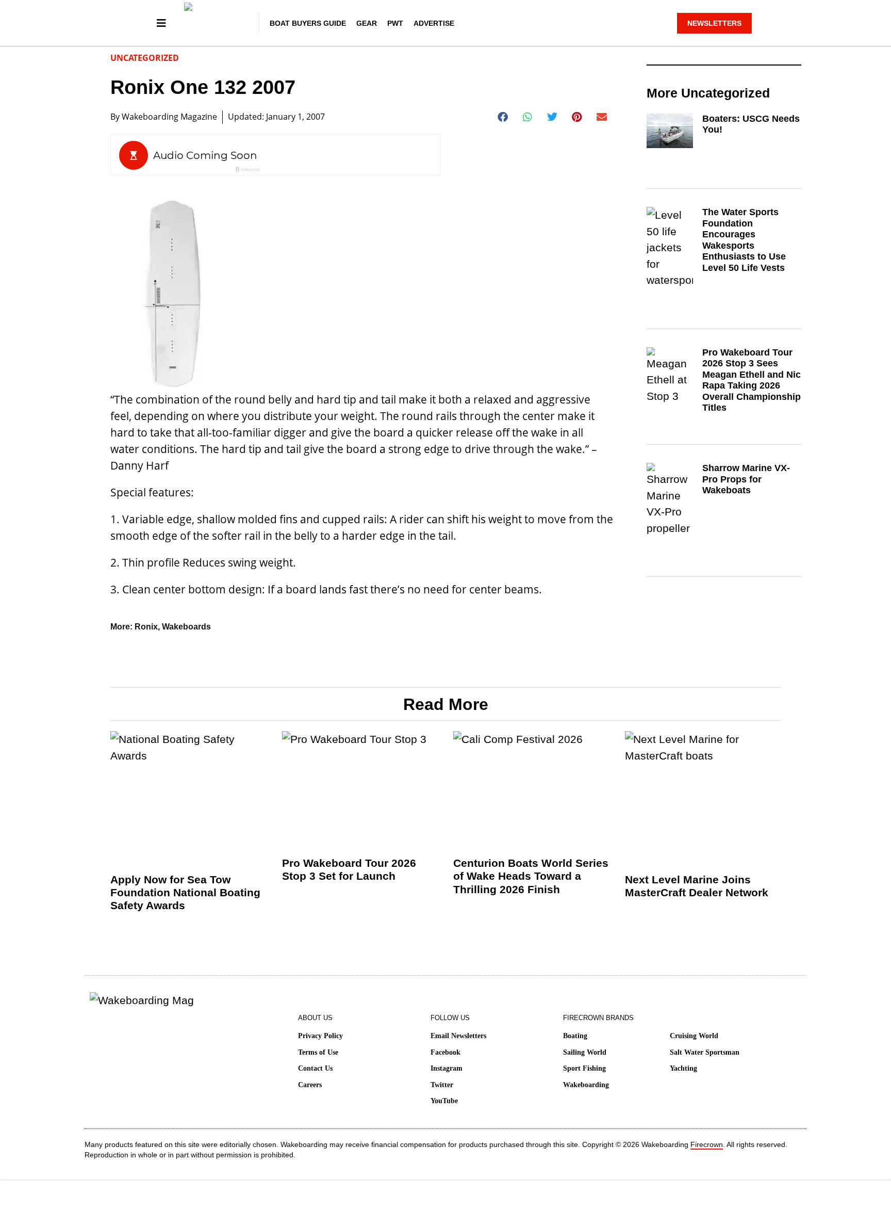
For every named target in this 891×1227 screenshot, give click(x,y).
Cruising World (694, 1036)
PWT (395, 23)
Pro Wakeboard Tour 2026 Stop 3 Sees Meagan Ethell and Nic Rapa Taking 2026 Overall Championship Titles (751, 380)
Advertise (434, 23)
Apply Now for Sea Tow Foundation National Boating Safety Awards (185, 892)
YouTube (444, 1101)
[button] (503, 117)
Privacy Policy (320, 1036)
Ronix (146, 626)
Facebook (445, 1052)
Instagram (447, 1068)
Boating (575, 1036)
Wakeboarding (586, 1085)
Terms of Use (318, 1052)
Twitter (442, 1085)
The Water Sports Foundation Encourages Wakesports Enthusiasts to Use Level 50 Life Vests (744, 240)
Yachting (683, 1068)
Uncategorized (144, 57)
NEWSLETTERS (714, 23)
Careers (310, 1085)
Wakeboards (186, 626)
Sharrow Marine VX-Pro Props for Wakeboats (746, 479)
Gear (366, 23)
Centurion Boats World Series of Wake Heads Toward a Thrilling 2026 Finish (530, 876)
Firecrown (706, 1144)
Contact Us (315, 1068)
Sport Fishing (584, 1068)
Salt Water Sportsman (704, 1052)
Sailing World (584, 1052)
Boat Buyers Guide (308, 23)
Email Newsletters (458, 1036)
